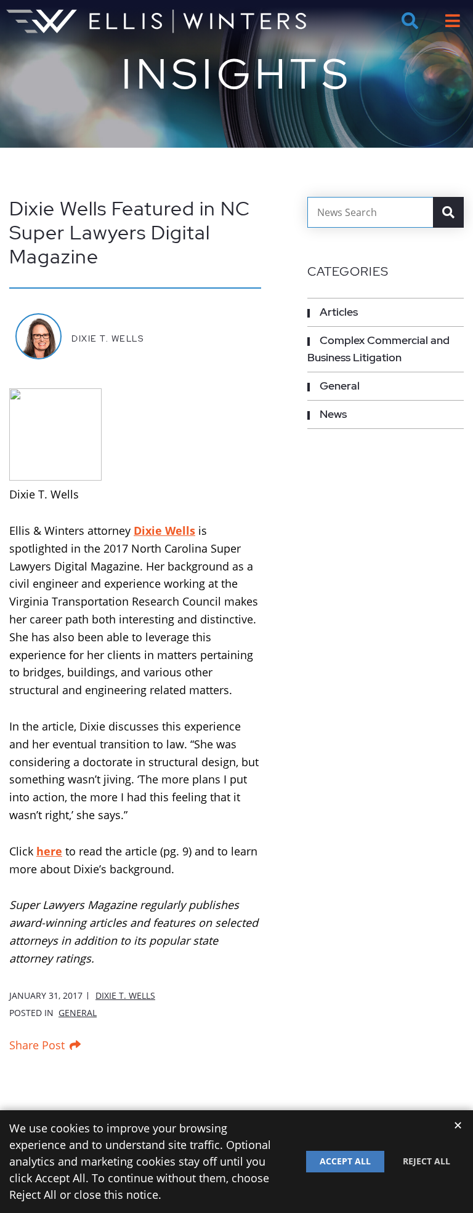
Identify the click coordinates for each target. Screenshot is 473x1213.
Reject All (426, 1161)
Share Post (37, 1045)
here (49, 851)
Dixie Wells (164, 530)
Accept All (345, 1161)
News (333, 414)
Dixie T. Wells (107, 338)
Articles (339, 312)
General (78, 1013)
